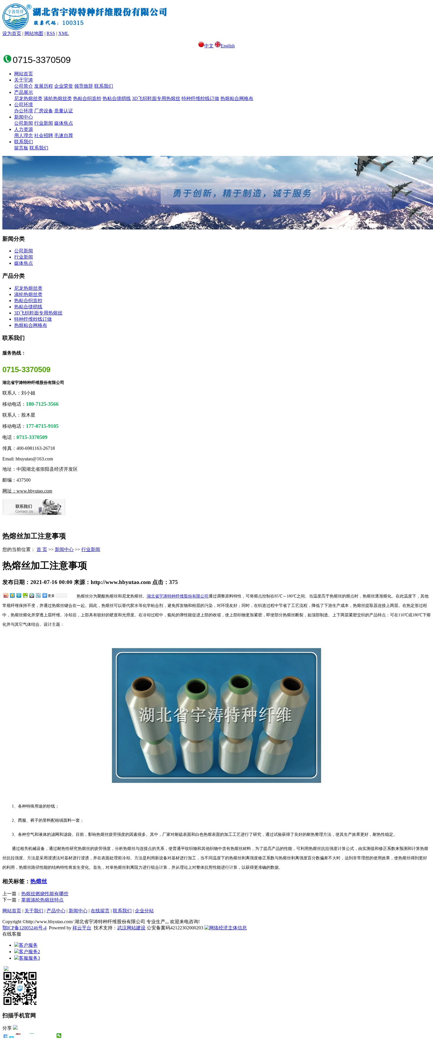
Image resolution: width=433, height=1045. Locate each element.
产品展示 (23, 92)
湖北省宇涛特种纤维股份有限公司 (178, 596)
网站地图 (33, 33)
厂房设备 (43, 110)
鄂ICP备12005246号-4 (24, 927)
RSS (51, 33)
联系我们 (103, 86)
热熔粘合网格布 (236, 98)
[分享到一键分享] (11, 1035)
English (228, 45)
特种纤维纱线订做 (200, 98)
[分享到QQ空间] (12, 595)
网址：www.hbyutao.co (25, 490)
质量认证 (63, 110)
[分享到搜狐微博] (45, 1035)
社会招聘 (43, 135)
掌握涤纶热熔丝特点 (42, 899)
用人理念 (23, 135)
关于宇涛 (23, 79)
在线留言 (100, 910)
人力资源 (23, 129)
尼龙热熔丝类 (28, 98)
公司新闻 (23, 123)
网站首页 (23, 73)
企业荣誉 (63, 86)
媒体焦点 (63, 123)
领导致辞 (83, 86)
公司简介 (23, 86)
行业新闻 (43, 123)
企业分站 (144, 910)
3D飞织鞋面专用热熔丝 (156, 98)
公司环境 (23, 104)
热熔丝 (38, 881)
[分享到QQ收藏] (31, 595)
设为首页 (11, 33)
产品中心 (56, 910)
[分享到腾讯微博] (18, 595)
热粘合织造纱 (87, 98)
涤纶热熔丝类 (58, 98)
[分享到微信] (59, 1035)
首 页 (42, 549)
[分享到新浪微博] (5, 595)
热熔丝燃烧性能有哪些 (44, 893)
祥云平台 (81, 927)
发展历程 (43, 86)
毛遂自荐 (63, 135)
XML (63, 33)
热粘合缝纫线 (117, 98)
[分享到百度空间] (25, 595)
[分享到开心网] (31, 1035)
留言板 (21, 147)
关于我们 (33, 910)
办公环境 (23, 110)
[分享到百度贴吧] (38, 595)
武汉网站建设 (131, 927)
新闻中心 (23, 116)
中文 (209, 45)
